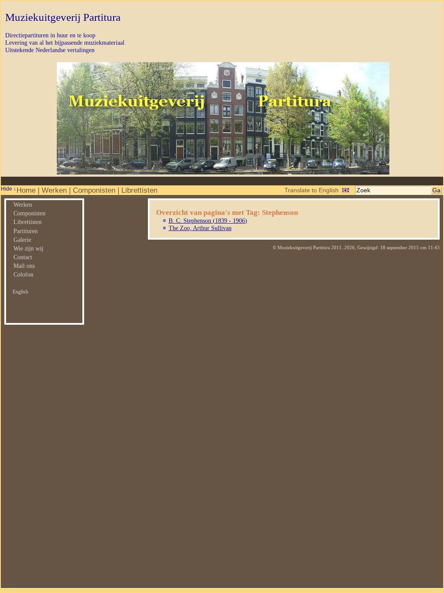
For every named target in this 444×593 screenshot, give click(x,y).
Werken (54, 190)
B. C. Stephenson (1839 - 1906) (208, 220)
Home (26, 190)
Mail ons (24, 265)
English (20, 292)
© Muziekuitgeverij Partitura (301, 247)
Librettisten (139, 190)
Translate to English (311, 190)
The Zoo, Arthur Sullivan (200, 227)
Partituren (25, 230)
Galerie (22, 239)
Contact (22, 257)
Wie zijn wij (28, 248)
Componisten (94, 190)
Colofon (23, 274)
